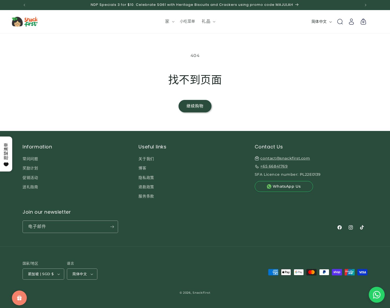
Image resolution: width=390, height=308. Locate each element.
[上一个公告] (24, 5)
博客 (142, 168)
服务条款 (146, 196)
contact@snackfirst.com (285, 158)
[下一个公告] (365, 5)
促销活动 (30, 177)
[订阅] (112, 227)
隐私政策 (146, 177)
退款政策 (146, 186)
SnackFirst (201, 292)
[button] (169, 22)
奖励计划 (30, 168)
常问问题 (30, 158)
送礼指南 (30, 186)
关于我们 (146, 158)
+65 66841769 (274, 166)
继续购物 (195, 105)
